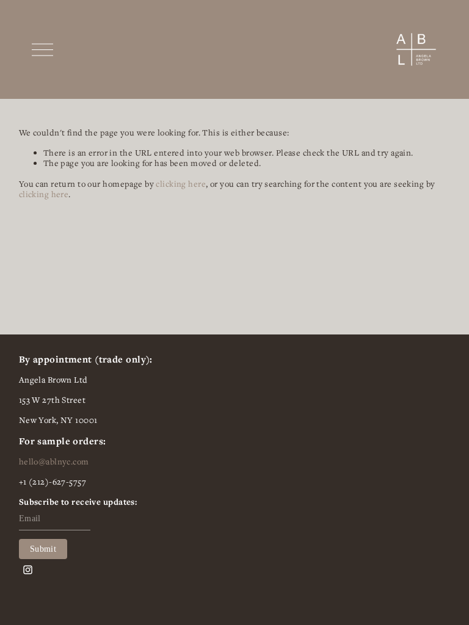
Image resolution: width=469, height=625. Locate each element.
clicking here (181, 183)
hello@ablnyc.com (54, 462)
